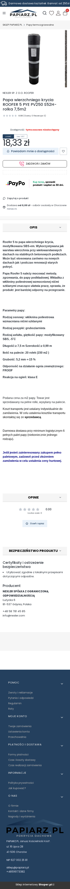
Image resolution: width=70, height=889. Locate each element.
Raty (11, 708)
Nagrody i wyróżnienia (21, 816)
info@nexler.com (14, 615)
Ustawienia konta (19, 731)
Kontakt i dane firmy (21, 811)
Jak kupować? (17, 788)
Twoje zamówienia (19, 726)
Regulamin (15, 703)
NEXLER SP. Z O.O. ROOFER (18, 93)
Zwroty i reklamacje (20, 692)
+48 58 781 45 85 (14, 611)
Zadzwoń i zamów (38, 163)
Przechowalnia (17, 737)
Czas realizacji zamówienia (25, 765)
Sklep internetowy (34, 884)
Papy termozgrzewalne (40, 24)
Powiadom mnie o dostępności (32, 151)
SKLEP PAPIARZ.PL (12, 24)
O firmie (13, 806)
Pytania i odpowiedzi (21, 698)
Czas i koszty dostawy (22, 760)
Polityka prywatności (21, 783)
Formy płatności (18, 754)
